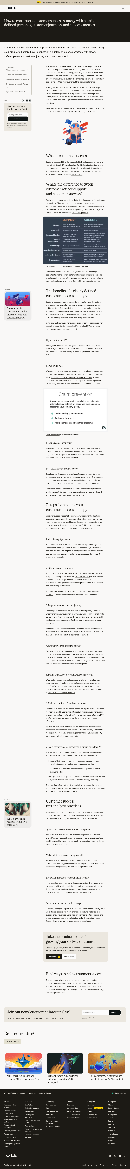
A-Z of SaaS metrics (53, 1127)
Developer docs (72, 1108)
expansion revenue (94, 349)
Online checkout (10, 1111)
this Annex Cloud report (93, 73)
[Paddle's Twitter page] (115, 1156)
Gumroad (111, 1137)
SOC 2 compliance (73, 1115)
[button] (54, 956)
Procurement (92, 1118)
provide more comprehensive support (65, 480)
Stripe (110, 1105)
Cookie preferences (89, 1165)
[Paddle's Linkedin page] (110, 1156)
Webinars (49, 1115)
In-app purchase (10, 1137)
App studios (29, 1126)
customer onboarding (72, 371)
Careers (94, 1108)
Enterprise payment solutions (32, 1136)
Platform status (120, 1093)
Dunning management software (12, 1145)
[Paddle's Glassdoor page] (125, 1156)
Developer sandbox (74, 1111)
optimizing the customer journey (88, 305)
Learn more (89, 2)
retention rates (76, 174)
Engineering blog (52, 1111)
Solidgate (111, 1128)
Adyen (110, 1118)
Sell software (29, 1111)
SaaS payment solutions (12, 1131)
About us (90, 1105)
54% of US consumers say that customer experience (71, 377)
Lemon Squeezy (114, 1108)
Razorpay (111, 1131)
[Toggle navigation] (123, 8)
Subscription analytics (12, 1140)
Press (89, 1111)
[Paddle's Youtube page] (120, 1156)
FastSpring (112, 1111)
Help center (71, 1105)
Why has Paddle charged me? (15, 1093)
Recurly (111, 1124)
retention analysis (74, 841)
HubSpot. (84, 266)
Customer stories (52, 1118)
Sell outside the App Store (32, 1121)
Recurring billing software (10, 1106)
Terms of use (104, 1165)
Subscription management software (12, 1115)
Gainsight (52, 777)
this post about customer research (61, 692)
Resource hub (51, 1105)
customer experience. (80, 212)
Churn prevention (53, 434)
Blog (47, 1108)
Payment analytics (10, 1134)
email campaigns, (81, 591)
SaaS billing (29, 1105)
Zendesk (51, 769)
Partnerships (91, 1115)
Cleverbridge (113, 1134)
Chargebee (112, 1115)
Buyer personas (79, 548)
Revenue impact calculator (52, 1122)
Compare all (112, 1144)
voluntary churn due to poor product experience (67, 384)
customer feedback (82, 576)
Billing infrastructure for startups (33, 1130)
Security (123, 1165)
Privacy (114, 1165)
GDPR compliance (73, 1118)
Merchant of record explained (40, 1093)
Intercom (51, 761)
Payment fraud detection (9, 1126)
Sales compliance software (10, 1120)
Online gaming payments (30, 1116)
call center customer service (80, 206)
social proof (79, 583)
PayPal (110, 1140)
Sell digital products (32, 1108)
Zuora (110, 1121)
